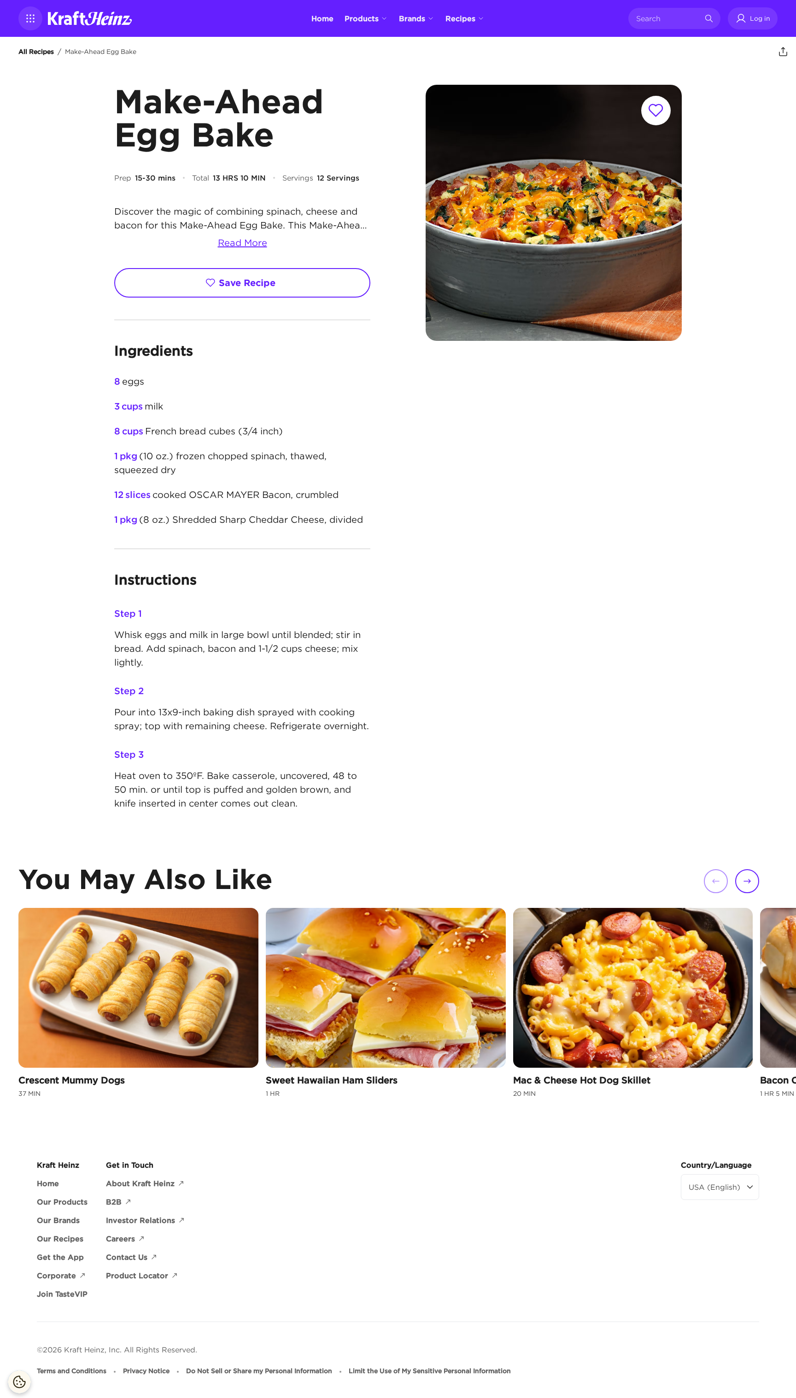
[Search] (709, 18)
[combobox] (667, 18)
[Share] (783, 51)
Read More (242, 242)
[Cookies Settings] (19, 1381)
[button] (30, 18)
